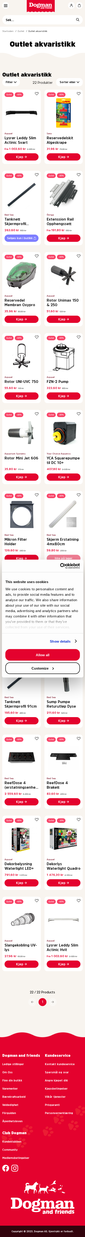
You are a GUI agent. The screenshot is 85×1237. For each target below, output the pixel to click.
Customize (40, 668)
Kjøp (19, 157)
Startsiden (8, 31)
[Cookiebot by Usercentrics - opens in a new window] (60, 566)
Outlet (21, 31)
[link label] (42, 6)
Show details (60, 641)
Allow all (42, 655)
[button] (32, 1002)
